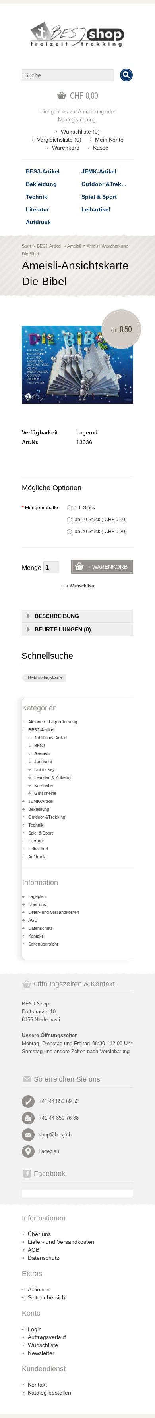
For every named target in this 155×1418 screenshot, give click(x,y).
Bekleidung (41, 184)
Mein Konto (109, 139)
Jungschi (43, 761)
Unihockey (44, 769)
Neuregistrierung (76, 120)
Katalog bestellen (49, 1392)
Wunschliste (43, 1345)
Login (35, 1329)
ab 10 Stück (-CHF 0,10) (101, 519)
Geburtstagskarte (45, 677)
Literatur (37, 209)
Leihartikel (95, 209)
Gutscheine (45, 793)
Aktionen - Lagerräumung (52, 722)
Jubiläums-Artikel (50, 737)
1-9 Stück (85, 507)
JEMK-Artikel (98, 171)
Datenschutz (40, 928)
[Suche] (126, 75)
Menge (31, 567)
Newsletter (41, 1353)
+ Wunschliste (80, 585)
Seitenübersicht (43, 944)
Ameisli (74, 246)
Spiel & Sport (99, 197)
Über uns (37, 904)
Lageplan (37, 896)
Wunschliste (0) (80, 132)
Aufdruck (38, 222)
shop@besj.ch (55, 1135)
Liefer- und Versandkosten (53, 912)
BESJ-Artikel (43, 171)
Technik (36, 197)
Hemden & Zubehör (53, 777)
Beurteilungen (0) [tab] (63, 629)
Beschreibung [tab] (57, 616)
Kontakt (35, 936)
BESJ (39, 745)
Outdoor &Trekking (107, 184)
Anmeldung (91, 112)
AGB (32, 920)
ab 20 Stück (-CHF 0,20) (101, 531)
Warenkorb (65, 147)
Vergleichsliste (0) (59, 139)
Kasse (100, 147)
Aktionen (39, 1289)
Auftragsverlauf (47, 1337)
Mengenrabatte (40, 507)
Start (26, 246)
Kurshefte (43, 785)
